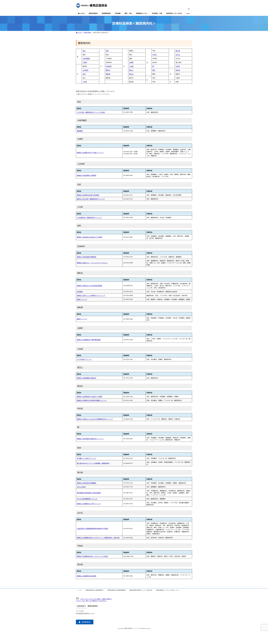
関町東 (108, 74)
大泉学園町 (86, 58)
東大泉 (178, 51)
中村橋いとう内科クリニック (86, 458)
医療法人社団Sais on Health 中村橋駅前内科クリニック (95, 419)
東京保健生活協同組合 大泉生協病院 (89, 493)
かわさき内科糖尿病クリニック (87, 499)
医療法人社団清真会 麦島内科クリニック (90, 439)
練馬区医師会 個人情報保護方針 (95, 590)
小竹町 (85, 82)
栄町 (107, 51)
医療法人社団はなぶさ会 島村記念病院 (89, 286)
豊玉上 (131, 70)
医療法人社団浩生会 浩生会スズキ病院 (89, 237)
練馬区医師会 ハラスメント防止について (167, 590)
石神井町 (109, 66)
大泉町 (85, 62)
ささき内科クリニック (84, 359)
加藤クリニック (82, 299)
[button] (84, 622)
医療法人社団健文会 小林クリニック (89, 504)
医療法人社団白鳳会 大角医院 (86, 175)
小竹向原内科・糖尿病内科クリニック (89, 217)
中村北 (154, 55)
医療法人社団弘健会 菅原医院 (86, 257)
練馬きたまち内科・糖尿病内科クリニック (91, 199)
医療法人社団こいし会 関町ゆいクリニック (91, 295)
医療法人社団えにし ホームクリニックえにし (92, 263)
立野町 (131, 62)
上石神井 (85, 70)
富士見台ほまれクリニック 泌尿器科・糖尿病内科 (93, 463)
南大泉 (178, 70)
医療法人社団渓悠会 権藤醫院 (86, 483)
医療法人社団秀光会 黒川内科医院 (88, 195)
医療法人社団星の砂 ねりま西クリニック (90, 152)
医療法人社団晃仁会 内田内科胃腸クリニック (91, 400)
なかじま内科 (81, 487)
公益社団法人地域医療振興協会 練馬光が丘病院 (92, 528)
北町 (84, 74)
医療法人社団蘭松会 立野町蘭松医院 (89, 340)
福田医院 (80, 131)
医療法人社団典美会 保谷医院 (86, 576)
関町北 (108, 70)
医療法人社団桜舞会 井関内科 (86, 378)
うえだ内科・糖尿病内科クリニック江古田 (91, 112)
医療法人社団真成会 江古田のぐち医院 (89, 396)
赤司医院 (80, 292)
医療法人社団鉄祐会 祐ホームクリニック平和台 (92, 556)
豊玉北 (131, 74)
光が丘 (178, 55)
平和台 (178, 66)
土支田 (131, 66)
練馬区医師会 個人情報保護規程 (116, 590)
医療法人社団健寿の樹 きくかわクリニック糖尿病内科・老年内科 (98, 538)
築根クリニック (82, 319)
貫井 (153, 70)
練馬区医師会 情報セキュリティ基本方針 (140, 590)
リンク (80, 590)
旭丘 (84, 51)
